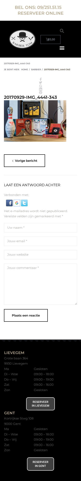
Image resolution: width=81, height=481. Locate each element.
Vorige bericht (26, 161)
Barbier (36, 69)
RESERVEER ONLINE (41, 13)
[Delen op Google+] (40, 86)
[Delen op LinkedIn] (40, 89)
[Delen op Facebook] (40, 79)
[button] (62, 31)
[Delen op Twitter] (40, 83)
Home (24, 69)
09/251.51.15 (50, 7)
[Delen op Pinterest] (40, 93)
